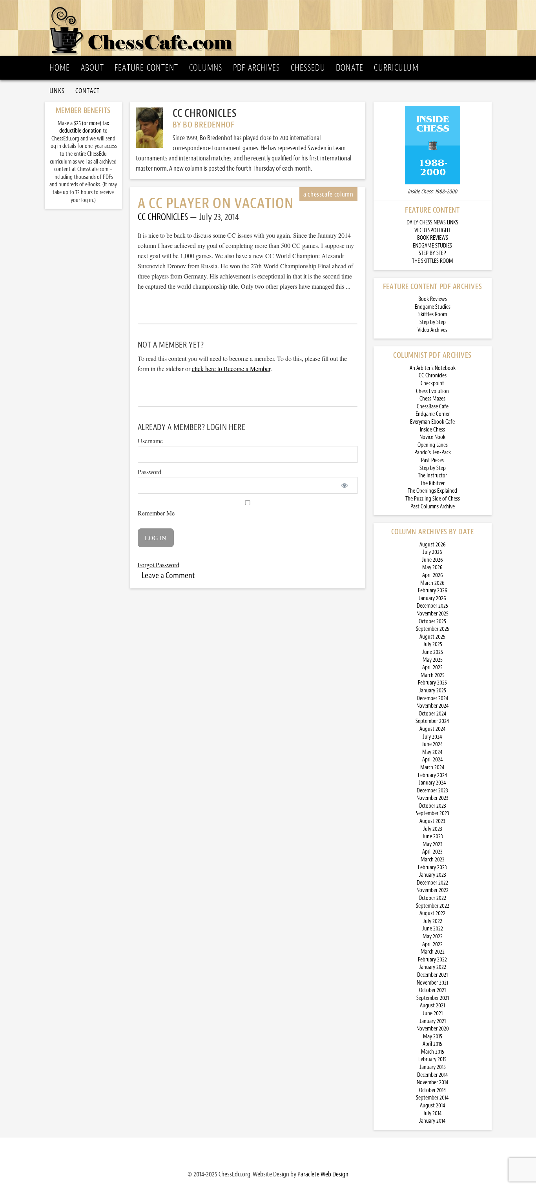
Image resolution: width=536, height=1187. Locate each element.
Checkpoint (432, 383)
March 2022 (433, 952)
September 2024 (432, 721)
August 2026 (432, 544)
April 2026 (432, 575)
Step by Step (432, 322)
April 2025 (432, 667)
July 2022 (432, 921)
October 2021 (432, 990)
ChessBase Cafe (432, 406)
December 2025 (432, 606)
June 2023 (432, 836)
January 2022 (432, 967)
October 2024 (433, 713)
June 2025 (432, 652)
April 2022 (432, 944)
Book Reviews (432, 299)
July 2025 (432, 644)
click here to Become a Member (231, 368)
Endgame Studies (432, 307)
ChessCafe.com (270, 28)
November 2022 (432, 890)
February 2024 (432, 775)
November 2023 (432, 798)
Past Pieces (432, 460)
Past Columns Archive (432, 506)
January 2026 (432, 598)
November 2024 (432, 706)
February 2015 (432, 1059)
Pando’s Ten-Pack (432, 452)
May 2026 (432, 567)
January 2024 (432, 782)
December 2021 (432, 975)
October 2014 (432, 1090)
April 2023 (432, 852)
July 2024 (432, 737)
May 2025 (433, 660)
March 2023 (433, 859)
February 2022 (432, 959)
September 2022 (432, 906)
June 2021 (433, 1013)
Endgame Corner (433, 414)
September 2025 (432, 629)
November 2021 (432, 983)
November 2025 (432, 613)
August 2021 (432, 1005)
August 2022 (432, 913)
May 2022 (433, 936)
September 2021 (432, 998)
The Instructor (432, 475)
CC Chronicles (433, 375)
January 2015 (432, 1067)
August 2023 (432, 821)
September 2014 (432, 1097)
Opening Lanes (432, 445)
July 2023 (432, 829)
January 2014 (432, 1121)
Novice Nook (432, 437)
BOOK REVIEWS (432, 238)
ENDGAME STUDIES (432, 245)
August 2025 (432, 637)
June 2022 (432, 928)
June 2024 (432, 744)
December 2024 (432, 698)
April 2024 (432, 759)
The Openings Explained (432, 491)
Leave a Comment (168, 575)
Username (150, 441)
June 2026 (432, 560)
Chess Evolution (432, 391)
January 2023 (432, 875)
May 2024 (432, 752)
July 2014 (432, 1113)
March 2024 (432, 767)
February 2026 (432, 590)
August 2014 (432, 1105)
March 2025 (433, 675)
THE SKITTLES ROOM (432, 261)
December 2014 (432, 1075)
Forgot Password (158, 565)
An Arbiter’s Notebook (433, 368)
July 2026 (432, 552)
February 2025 (432, 682)
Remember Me (156, 513)
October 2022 (432, 898)
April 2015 (432, 1044)
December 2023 (432, 790)
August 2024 (432, 729)
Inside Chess (432, 429)
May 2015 (432, 1036)
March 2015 (432, 1052)
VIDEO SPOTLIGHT (432, 230)
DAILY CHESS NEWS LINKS (432, 222)
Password (149, 472)
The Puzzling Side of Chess (432, 498)
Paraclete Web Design (322, 1174)
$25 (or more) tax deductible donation (84, 127)
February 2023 (432, 867)
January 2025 (432, 690)
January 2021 (432, 1021)
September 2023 (432, 813)
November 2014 (432, 1082)
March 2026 (432, 583)
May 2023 (433, 844)
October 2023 (432, 806)
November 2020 (432, 1028)
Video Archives (432, 330)
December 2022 (432, 883)
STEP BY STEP (432, 253)
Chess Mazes (432, 398)
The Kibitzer (432, 483)
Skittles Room (432, 314)
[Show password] (344, 485)
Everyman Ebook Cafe (432, 422)
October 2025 (432, 621)
